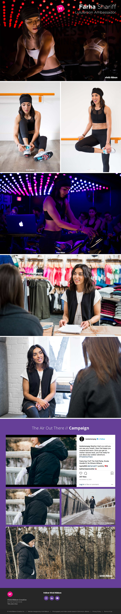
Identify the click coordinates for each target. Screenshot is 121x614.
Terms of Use (108, 611)
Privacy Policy (96, 611)
